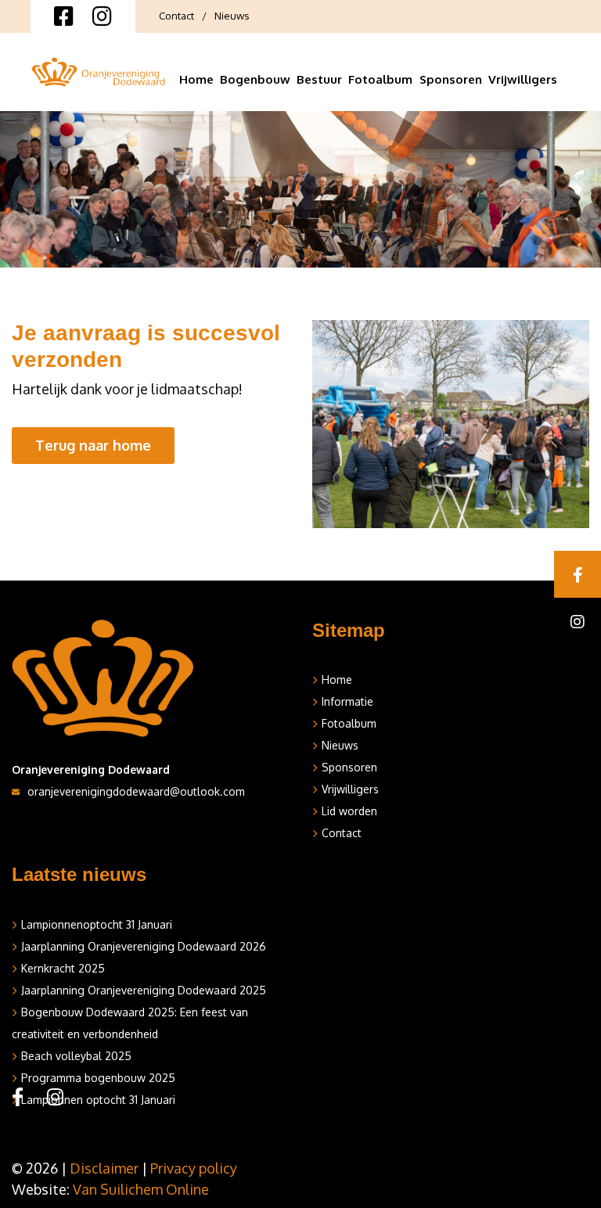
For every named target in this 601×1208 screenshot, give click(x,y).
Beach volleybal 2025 (76, 1055)
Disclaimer (104, 1168)
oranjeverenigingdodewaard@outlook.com (136, 791)
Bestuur (319, 79)
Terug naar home (93, 445)
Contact (176, 15)
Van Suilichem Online (141, 1189)
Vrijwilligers (522, 79)
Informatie (347, 701)
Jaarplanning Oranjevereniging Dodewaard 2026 (143, 946)
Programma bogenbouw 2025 (98, 1077)
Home (196, 79)
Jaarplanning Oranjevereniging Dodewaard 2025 (143, 990)
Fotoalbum (380, 79)
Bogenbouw (255, 79)
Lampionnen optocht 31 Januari (98, 1099)
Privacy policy (193, 1168)
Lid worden (349, 811)
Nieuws (232, 15)
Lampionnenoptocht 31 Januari (96, 924)
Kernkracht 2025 (63, 968)
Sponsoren (450, 79)
